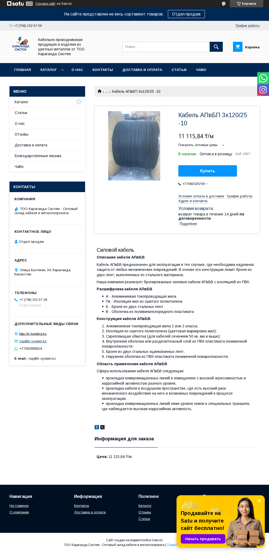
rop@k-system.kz (33, 341)
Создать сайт (45, 4)
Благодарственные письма (38, 156)
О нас (77, 70)
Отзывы (21, 134)
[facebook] (97, 428)
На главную (19, 506)
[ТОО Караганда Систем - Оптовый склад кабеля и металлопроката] (20, 56)
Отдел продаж (186, 14)
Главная (22, 70)
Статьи (179, 70)
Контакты (102, 70)
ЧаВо (201, 70)
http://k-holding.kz (33, 334)
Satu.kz (157, 540)
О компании (19, 512)
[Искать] (216, 47)
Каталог (48, 70)
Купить (207, 171)
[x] (102, 428)
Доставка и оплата (142, 70)
